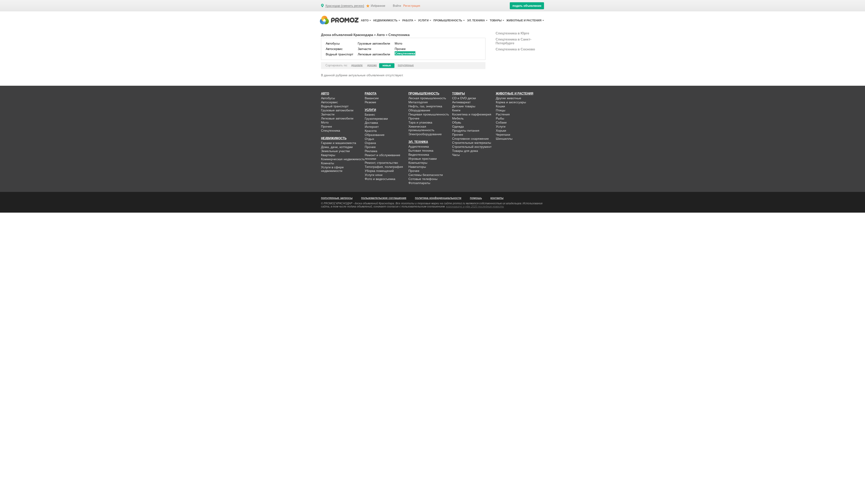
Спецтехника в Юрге (512, 33)
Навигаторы (417, 167)
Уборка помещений (379, 171)
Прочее (400, 49)
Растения (503, 114)
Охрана (370, 143)
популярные (406, 65)
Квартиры (328, 155)
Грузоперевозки (376, 118)
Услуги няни (373, 175)
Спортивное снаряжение (470, 138)
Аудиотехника (418, 146)
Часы (456, 155)
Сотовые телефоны (422, 179)
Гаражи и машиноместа (338, 143)
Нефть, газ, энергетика (425, 106)
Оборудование (419, 110)
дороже (372, 65)
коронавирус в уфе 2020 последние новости (475, 206)
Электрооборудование (425, 134)
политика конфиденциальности (438, 198)
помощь (476, 198)
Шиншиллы (504, 138)
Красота (371, 131)
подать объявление (526, 5)
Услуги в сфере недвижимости (332, 169)
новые (386, 65)
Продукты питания (465, 130)
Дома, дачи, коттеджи (337, 147)
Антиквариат (461, 102)
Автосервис (334, 49)
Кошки (500, 106)
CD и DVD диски (464, 98)
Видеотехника (418, 154)
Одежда (458, 126)
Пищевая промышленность (428, 114)
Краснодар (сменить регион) (345, 5)
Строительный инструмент (472, 146)
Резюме (370, 102)
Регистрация (411, 5)
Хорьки (501, 130)
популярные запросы (337, 198)
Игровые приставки (422, 158)
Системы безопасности (425, 175)
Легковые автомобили (374, 54)
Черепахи (503, 134)
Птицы (500, 110)
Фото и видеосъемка (380, 179)
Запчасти (364, 49)
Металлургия (418, 102)
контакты (496, 198)
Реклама (371, 151)
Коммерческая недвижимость (343, 159)
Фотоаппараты (419, 183)
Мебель (458, 118)
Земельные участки (335, 151)
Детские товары (463, 106)
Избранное (378, 5)
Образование (375, 135)
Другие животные (508, 98)
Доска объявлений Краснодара (347, 35)
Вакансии (372, 98)
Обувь (456, 122)
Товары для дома (465, 151)
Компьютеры (417, 162)
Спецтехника (405, 53)
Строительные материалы (471, 142)
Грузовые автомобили (374, 43)
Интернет (372, 126)
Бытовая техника (420, 150)
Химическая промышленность (421, 128)
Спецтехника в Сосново (515, 49)
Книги (456, 110)
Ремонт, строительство (381, 162)
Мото (398, 43)
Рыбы (500, 118)
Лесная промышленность (427, 98)
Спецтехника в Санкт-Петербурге (513, 41)
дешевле (357, 65)
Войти (397, 5)
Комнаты (327, 163)
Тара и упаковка (420, 122)
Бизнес (370, 114)
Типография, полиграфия (384, 167)
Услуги (500, 126)
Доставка (371, 122)
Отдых (369, 139)
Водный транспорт (339, 54)
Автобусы (333, 43)
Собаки (501, 122)
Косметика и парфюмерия (471, 114)
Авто (381, 35)
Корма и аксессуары (511, 102)
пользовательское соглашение (383, 198)
